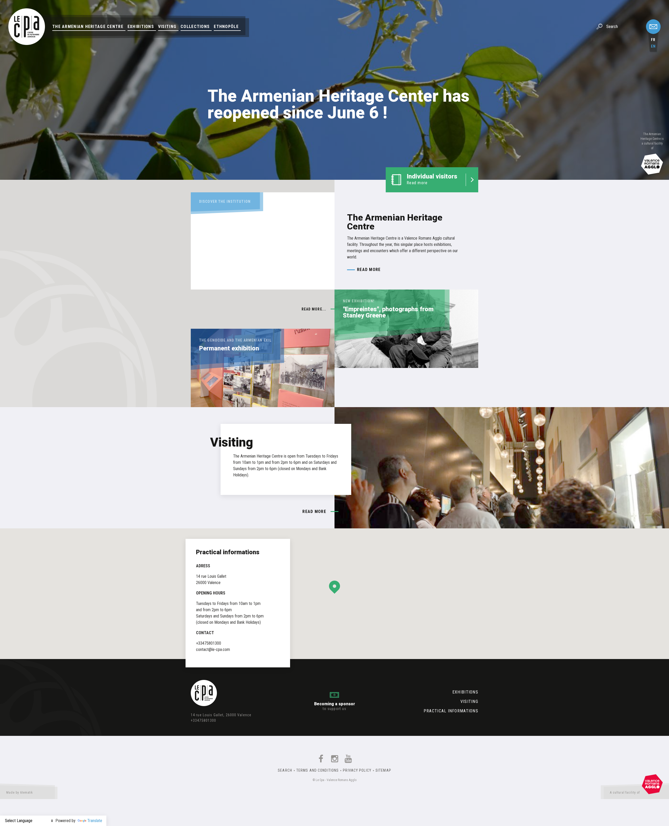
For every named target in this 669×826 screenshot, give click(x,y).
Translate (94, 820)
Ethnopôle (226, 26)
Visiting (167, 26)
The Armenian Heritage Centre (87, 26)
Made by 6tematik (19, 792)
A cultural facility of (625, 792)
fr (653, 40)
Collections (195, 26)
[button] (334, 587)
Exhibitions (141, 26)
